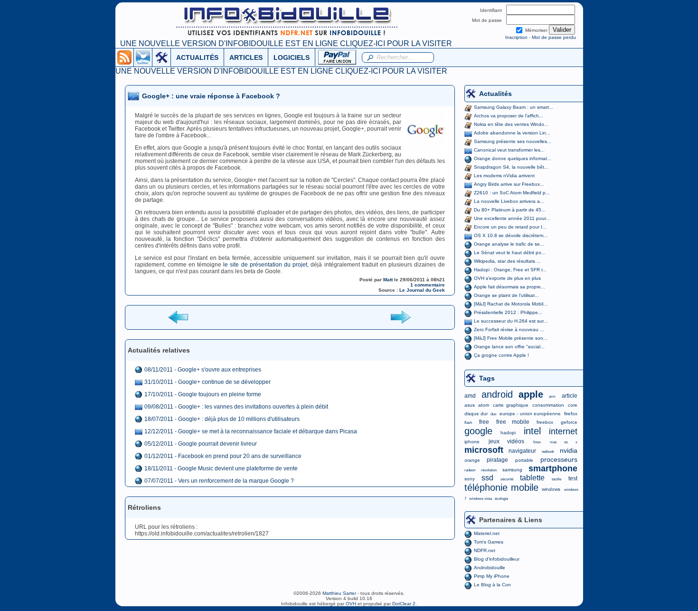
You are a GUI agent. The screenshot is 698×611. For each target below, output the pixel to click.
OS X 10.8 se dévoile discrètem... (510, 235)
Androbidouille (489, 567)
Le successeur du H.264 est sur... (510, 321)
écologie (501, 498)
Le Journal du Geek (422, 290)
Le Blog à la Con (492, 584)
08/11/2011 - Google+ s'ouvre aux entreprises (202, 369)
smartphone (552, 468)
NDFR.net (484, 550)
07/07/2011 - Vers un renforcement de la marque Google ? (219, 480)
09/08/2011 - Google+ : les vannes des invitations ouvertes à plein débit (236, 406)
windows (551, 489)
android (497, 394)
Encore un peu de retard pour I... (510, 226)
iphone (472, 441)
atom (483, 405)
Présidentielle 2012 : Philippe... (508, 312)
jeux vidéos (506, 441)
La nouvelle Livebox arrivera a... (509, 201)
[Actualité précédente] (179, 317)
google (478, 431)
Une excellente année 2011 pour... (512, 218)
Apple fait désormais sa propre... (509, 286)
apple (531, 394)
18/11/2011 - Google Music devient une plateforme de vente (221, 468)
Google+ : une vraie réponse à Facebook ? (211, 96)
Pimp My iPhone (491, 576)
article (569, 395)
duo (493, 414)
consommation (548, 405)
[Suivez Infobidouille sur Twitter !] (143, 57)
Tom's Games (488, 541)
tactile (556, 479)
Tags (487, 378)
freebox (545, 422)
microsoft (483, 450)
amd (470, 395)
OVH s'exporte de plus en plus (507, 278)
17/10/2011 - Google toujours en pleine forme (202, 394)
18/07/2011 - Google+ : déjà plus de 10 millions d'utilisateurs (222, 419)
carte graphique (510, 405)
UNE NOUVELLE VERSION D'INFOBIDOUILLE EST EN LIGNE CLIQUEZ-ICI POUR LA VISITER (286, 43)
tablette (532, 478)
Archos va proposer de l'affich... (508, 115)
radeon (469, 470)
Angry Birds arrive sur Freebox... (509, 184)
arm (552, 396)
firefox (570, 413)
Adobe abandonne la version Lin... (512, 132)
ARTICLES (246, 57)
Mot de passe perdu (554, 37)
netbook (548, 451)
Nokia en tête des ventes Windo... (511, 124)
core (572, 405)
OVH (351, 603)
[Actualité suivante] (400, 317)
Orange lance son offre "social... (509, 346)
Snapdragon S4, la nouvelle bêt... (511, 167)
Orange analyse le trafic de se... (509, 244)
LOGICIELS (292, 57)
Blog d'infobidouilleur (496, 559)
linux (537, 442)
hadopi (508, 432)
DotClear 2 (403, 603)
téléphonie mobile (501, 487)
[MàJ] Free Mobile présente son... (510, 338)
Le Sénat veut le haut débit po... (510, 252)
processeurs (558, 459)
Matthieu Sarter (339, 593)
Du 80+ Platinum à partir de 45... (510, 209)
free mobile (512, 422)
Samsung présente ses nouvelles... (512, 141)
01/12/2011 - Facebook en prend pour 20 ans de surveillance (223, 456)
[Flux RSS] (124, 57)
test (572, 478)
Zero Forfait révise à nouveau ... (509, 329)
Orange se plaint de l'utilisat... (506, 295)
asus (469, 405)
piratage (497, 460)
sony (469, 478)
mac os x (563, 442)
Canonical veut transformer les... (509, 150)
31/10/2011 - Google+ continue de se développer (207, 382)
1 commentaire (427, 284)
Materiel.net (487, 533)
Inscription (516, 37)
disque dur (476, 413)
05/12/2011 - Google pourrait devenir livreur (200, 443)
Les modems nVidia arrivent (504, 175)
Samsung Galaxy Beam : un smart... (513, 107)
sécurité (506, 479)
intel (532, 431)
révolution (489, 470)
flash (468, 422)
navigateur (522, 451)
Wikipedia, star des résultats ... (507, 261)
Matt (388, 279)
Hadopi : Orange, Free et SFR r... (510, 269)
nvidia (568, 450)
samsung (512, 469)
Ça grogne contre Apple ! (501, 355)
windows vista (480, 498)
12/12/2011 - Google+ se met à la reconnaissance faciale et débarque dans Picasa (250, 431)
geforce (569, 422)
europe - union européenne (530, 413)
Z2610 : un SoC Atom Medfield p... (512, 192)
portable (524, 460)
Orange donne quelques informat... (512, 158)
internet (563, 431)
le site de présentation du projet (265, 264)
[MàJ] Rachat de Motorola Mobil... (510, 303)
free (484, 422)
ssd (487, 478)
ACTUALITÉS (197, 57)
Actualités (495, 93)
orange (472, 460)
